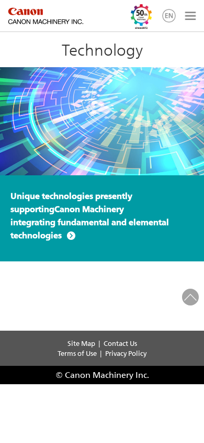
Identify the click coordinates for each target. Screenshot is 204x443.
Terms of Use (77, 353)
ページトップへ (190, 297)
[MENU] (189, 15)
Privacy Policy (125, 353)
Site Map (81, 343)
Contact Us (120, 343)
